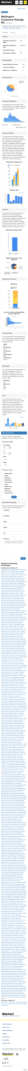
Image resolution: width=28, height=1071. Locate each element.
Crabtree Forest (10, 658)
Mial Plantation (14, 790)
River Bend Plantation (12, 862)
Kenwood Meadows (12, 751)
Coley (2, 650)
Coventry (3, 658)
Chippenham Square (20, 645)
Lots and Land (8, 482)
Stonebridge (11, 903)
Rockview (3, 869)
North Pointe (16, 807)
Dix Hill (7, 669)
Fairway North (4, 689)
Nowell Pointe (8, 814)
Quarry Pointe (23, 850)
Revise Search (21, 8)
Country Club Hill (22, 653)
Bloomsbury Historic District (16, 600)
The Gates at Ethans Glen (7, 925)
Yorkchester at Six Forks (14, 997)
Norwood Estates (5, 812)
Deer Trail (19, 665)
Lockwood (19, 773)
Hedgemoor (11, 727)
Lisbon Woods (9, 771)
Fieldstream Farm (11, 694)
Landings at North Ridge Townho (17, 763)
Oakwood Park (10, 819)
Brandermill (12, 607)
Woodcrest (8, 980)
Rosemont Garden (12, 870)
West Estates (18, 957)
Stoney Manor (4, 906)
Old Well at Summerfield (10, 824)
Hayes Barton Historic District (9, 725)
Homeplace (4, 739)
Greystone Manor (8, 716)
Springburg (7, 892)
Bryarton (15, 621)
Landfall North (5, 763)
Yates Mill (23, 995)
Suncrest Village (11, 913)
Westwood (9, 963)
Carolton (20, 634)
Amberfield (15, 571)
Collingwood (22, 650)
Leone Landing (22, 768)
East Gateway (7, 674)
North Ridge (23, 807)
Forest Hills (18, 696)
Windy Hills (14, 976)
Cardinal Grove (5, 631)
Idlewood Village (22, 744)
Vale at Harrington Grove (11, 942)
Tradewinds (16, 935)
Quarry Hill (16, 850)
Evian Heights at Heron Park (14, 684)
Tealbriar (7, 922)
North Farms (7, 805)
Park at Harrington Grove (14, 831)
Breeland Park (12, 610)
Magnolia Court (13, 780)
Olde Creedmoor (21, 824)
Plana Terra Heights (16, 845)
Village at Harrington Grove (8, 947)
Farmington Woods (6, 692)
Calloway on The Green (7, 624)
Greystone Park (18, 716)
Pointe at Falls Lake (9, 846)
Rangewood (18, 853)
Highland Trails (15, 734)
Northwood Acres (21, 810)
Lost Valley (10, 776)
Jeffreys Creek (16, 745)
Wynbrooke (20, 992)
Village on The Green (10, 951)
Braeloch (6, 607)
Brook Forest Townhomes (14, 617)
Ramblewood (11, 853)
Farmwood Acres (15, 692)
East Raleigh (15, 674)
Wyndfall (3, 993)
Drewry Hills (14, 670)
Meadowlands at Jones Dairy (8, 787)
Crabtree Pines (18, 658)
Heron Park (20, 728)
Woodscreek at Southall (13, 988)
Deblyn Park (13, 665)
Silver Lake (20, 879)
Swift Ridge (6, 918)
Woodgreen (20, 980)
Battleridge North (9, 585)
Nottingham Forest (15, 812)
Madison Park (4, 780)
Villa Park (11, 945)
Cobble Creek (4, 648)
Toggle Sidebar (5, 12)
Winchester (8, 973)
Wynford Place (21, 993)
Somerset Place (11, 884)
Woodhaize (4, 981)
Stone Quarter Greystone (19, 901)
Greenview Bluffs (5, 715)
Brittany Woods (5, 616)
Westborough (4, 959)
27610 (2, 1002)
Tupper (25, 939)
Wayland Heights (10, 954)
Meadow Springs (14, 785)
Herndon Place (13, 728)
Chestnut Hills (11, 645)
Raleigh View (19, 851)
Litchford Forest (17, 771)
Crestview (21, 660)
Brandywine (4, 609)
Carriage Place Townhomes (16, 636)
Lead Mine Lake (5, 768)
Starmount (22, 896)
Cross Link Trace (17, 662)
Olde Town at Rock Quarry (15, 826)
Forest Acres (4, 696)
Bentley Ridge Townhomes (8, 593)
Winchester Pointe (16, 973)
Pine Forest (16, 841)
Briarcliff (24, 610)
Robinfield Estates (5, 867)
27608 (14, 1004)
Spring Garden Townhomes (8, 891)
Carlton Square (5, 633)
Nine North (18, 802)
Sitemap (4, 1033)
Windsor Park (8, 975)
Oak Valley (12, 816)
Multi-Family (8, 480)
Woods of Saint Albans (7, 986)
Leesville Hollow (14, 768)
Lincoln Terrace (11, 769)
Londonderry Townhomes (7, 775)
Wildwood (3, 969)
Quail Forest (11, 848)
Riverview (15, 865)
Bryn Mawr (21, 621)
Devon (2, 669)
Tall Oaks (12, 918)
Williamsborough (11, 969)
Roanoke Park (22, 865)
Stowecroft (11, 906)
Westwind (3, 963)
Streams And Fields (19, 908)
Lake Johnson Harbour (11, 756)
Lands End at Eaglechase (7, 764)
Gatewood (6, 703)
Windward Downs (5, 976)
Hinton (3, 735)
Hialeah (17, 730)
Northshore (4, 810)
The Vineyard (9, 932)
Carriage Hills (4, 636)
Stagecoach (11, 896)
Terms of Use (5, 1027)
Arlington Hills (5, 576)
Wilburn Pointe (18, 968)
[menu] (25, 2)
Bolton (8, 604)
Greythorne (4, 718)
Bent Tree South (19, 592)
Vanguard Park (12, 944)
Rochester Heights (22, 867)
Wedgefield (4, 956)
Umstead (17, 940)
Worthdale (17, 990)
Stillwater (11, 899)
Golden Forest (22, 710)
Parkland (10, 836)
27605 (25, 1002)
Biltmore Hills (4, 597)
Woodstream (4, 990)
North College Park (16, 804)
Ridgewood (4, 862)
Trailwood (3, 937)
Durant (3, 672)
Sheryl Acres (13, 879)
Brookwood (10, 621)
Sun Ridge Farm (13, 911)
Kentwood (3, 751)
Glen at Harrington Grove (19, 704)
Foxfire (23, 699)
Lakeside (3, 759)
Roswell (20, 870)
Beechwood (13, 590)
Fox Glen (3, 699)
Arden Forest (22, 575)
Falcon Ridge (12, 689)
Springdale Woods (11, 894)
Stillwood (3, 901)
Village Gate (4, 949)
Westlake (20, 961)
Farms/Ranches (9, 493)
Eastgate (21, 674)
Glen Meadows (23, 706)
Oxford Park (14, 829)
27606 (17, 1002)
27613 (2, 1004)
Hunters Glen (9, 742)
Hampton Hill (21, 720)
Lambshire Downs (15, 761)
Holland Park (16, 735)
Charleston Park (17, 643)
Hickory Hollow (5, 732)
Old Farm (18, 821)
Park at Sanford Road (13, 833)
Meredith (7, 790)
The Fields (23, 923)
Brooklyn (10, 619)
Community (5, 32)
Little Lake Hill (12, 773)
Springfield (19, 894)
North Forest (14, 805)
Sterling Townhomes (21, 898)
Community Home (6, 26)
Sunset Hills (4, 915)
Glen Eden (4, 706)
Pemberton (19, 838)
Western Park (4, 961)
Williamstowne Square (7, 971)
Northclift (16, 809)
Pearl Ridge (13, 838)
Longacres (17, 775)
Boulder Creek (14, 604)
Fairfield (3, 686)
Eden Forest (10, 677)
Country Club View (6, 655)
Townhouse (8, 478)
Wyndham (14, 993)
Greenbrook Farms (12, 713)
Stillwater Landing (19, 899)
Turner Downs (5, 940)
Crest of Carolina (14, 660)
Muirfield (11, 797)
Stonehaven (4, 904)
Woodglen (14, 980)
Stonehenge (11, 904)
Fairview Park (15, 687)
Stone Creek (9, 901)
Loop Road (4, 776)
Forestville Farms (12, 698)
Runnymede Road (9, 872)
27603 (10, 1004)
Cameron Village (8, 626)
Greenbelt (21, 711)
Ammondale (21, 571)
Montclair (22, 793)
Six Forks (14, 882)
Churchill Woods (5, 646)
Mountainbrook (5, 797)
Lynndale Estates (15, 778)
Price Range (6, 445)
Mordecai (15, 795)
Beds (4, 456)
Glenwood (3, 708)
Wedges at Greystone (12, 956)
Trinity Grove (21, 937)
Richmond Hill (18, 858)
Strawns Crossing (8, 908)
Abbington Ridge (5, 569)
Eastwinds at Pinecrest (7, 675)
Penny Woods (13, 840)
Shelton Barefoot (18, 877)
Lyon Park (22, 778)
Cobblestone (12, 648)
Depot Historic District (21, 667)
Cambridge (16, 624)
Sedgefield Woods (11, 875)
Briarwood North (5, 612)
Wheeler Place (17, 964)
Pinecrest (9, 843)
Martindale (19, 783)
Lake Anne (20, 754)
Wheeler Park (9, 964)
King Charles (20, 751)
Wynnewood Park (10, 995)
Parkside (23, 836)
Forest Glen (11, 696)
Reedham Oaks (15, 855)
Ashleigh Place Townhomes (16, 576)
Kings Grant (11, 752)
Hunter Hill (7, 740)
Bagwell (14, 578)
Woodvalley (11, 990)
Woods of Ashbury (6, 985)
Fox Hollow (9, 699)
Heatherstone (4, 727)
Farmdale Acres (19, 691)
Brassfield (17, 609)
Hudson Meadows (12, 739)
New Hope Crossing (9, 800)
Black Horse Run (12, 598)
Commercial (8, 491)
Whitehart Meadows (18, 966)
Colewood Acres (20, 648)
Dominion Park (13, 669)
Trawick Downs (10, 937)
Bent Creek (12, 592)
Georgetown (13, 703)
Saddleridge (17, 872)
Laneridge (17, 764)
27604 (21, 1002)
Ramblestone (4, 853)
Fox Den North (21, 698)
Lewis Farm (4, 769)
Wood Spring (9, 978)
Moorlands (9, 795)
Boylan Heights (17, 605)
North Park (10, 807)
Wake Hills (18, 951)
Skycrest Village (22, 882)
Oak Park (7, 816)
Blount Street (4, 602)
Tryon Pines (19, 939)
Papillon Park (4, 831)
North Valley (10, 809)
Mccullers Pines (5, 785)
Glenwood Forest (21, 708)
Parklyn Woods (17, 836)
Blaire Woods (20, 598)
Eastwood (15, 675)
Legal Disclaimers (7, 1024)
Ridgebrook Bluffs (8, 860)
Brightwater (11, 614)
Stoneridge (23, 904)
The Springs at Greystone (13, 930)
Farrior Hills (24, 692)
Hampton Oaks (5, 722)
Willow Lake (16, 971)
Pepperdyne (20, 840)
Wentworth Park (11, 957)
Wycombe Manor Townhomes (9, 992)
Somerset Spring (19, 884)
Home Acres (15, 737)
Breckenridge (4, 610)
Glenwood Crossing (12, 708)
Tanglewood (4, 920)
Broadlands (4, 617)
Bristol (16, 614)
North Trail (4, 809)
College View (14, 650)
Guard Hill (10, 720)
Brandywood (11, 609)
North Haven (21, 805)
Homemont (21, 737)
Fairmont (17, 686)
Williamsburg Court (21, 969)
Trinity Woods (12, 939)
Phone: (5, 527)
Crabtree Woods (5, 660)
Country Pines (11, 657)
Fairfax (23, 684)
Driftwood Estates (21, 670)
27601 (14, 1002)
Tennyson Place (19, 922)
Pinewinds (14, 843)
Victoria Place (4, 945)
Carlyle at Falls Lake (14, 633)
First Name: (6, 510)
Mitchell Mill (16, 793)
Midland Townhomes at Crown (14, 792)
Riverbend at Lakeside (7, 863)
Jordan (20, 747)
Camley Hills (16, 626)
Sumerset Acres (10, 910)
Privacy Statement (7, 1030)
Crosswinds (10, 663)
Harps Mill (16, 723)
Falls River (6, 691)
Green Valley (15, 711)
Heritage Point (4, 728)
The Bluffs (9, 923)
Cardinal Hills (12, 631)
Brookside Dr (23, 619)
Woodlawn (10, 981)
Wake (23, 26)
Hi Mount (12, 730)
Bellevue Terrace (20, 590)
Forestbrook (4, 698)
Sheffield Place (10, 877)
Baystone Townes (9, 587)
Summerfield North (20, 910)
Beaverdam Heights (6, 588)
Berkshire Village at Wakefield (18, 595)
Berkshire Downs (5, 595)
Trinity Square (4, 939)
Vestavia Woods (20, 944)
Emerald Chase (21, 679)
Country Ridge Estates (21, 657)
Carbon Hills (22, 629)
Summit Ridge (4, 911)
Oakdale (18, 816)
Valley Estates (21, 942)
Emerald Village (5, 680)
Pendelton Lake (5, 840)
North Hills (4, 807)
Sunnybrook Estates (21, 913)
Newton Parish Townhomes (8, 802)
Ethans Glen (24, 682)
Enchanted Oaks (14, 680)
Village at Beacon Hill (19, 945)
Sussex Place (11, 916)
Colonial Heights (5, 651)
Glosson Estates (14, 710)
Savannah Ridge (19, 874)
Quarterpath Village (6, 851)
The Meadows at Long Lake (13, 927)
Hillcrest (21, 734)
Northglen (21, 809)
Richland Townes (9, 858)
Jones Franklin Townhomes (11, 747)
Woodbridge (16, 978)
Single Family (8, 473)
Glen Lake (16, 706)
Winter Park (20, 976)
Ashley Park (4, 578)
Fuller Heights (9, 701)
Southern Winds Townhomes (11, 889)
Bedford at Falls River (17, 588)
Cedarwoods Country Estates (12, 641)
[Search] (21, 2)
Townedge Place (8, 935)
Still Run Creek (5, 899)
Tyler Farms (12, 940)
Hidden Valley (13, 732)
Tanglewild (17, 918)
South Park (4, 887)
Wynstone (18, 995)
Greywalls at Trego (12, 718)
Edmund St (7, 679)
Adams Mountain (14, 569)
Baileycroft (19, 578)
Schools (13, 32)
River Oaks (21, 862)
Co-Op (6, 484)
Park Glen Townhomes (12, 834)
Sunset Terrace (12, 915)
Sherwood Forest (5, 879)
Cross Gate (10, 662)
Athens (9, 578)
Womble (3, 978)
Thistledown (17, 932)
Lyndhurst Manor (17, 776)
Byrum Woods (18, 622)
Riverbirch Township (18, 863)
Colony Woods (14, 651)
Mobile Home (8, 486)
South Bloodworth (13, 886)
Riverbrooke (4, 865)
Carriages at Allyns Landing (17, 638)
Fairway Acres (23, 687)
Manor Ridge (4, 783)
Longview (23, 775)
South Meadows (22, 886)
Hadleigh (15, 720)
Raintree (13, 851)
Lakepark (20, 757)
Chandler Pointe (9, 643)
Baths (4, 462)
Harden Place (9, 723)
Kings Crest (4, 752)
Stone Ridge (4, 903)
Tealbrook (12, 922)
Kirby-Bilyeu (13, 754)
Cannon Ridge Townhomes (12, 628)
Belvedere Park (5, 592)
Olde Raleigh (4, 826)
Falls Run (12, 691)
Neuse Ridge (9, 799)
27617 (6, 1002)
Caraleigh (7, 629)
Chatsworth (4, 645)
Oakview (21, 817)
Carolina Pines (14, 634)
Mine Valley (10, 793)
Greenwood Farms (15, 715)
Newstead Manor (19, 800)
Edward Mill (13, 679)
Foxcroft (19, 699)
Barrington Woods (6, 581)
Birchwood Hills (12, 597)
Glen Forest (10, 706)
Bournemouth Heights (6, 605)
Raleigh (6, 28)
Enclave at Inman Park (14, 682)
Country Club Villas (16, 655)
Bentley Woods (19, 593)
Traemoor (21, 935)
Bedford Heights (5, 590)
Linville (3, 771)
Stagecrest (17, 896)
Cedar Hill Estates (14, 639)
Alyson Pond (8, 571)
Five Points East (21, 694)
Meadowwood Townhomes (14, 788)
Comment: (6, 539)
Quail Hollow (18, 848)
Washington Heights (12, 952)
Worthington (23, 990)
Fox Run (14, 699)
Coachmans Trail (19, 646)
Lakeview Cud (15, 759)
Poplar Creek (18, 846)
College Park (7, 650)
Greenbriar (4, 713)
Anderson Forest (5, 573)
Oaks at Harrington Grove (7, 817)
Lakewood (22, 759)
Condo (6, 475)
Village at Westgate (20, 947)
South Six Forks (11, 887)
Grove (18, 718)
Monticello (3, 795)
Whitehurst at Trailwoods (7, 968)
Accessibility (5, 1040)
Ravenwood (7, 855)
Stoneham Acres (19, 903)
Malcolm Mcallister (6, 781)
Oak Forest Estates (17, 814)
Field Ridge (4, 694)
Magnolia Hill (20, 780)
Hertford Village (5, 730)
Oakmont (22, 816)
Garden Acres (17, 701)
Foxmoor (3, 701)
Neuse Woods (17, 799)
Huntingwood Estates (6, 744)
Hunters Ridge (17, 742)
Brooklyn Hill (16, 619)
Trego (16, 937)
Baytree (16, 587)
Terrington (3, 923)
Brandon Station (20, 607)
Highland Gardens (6, 734)
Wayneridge (18, 954)
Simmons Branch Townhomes (9, 881)
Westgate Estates (12, 961)
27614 (6, 1005)
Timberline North (18, 934)
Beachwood (21, 587)
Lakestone (8, 759)
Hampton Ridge (13, 722)
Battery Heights (17, 583)
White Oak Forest (8, 966)
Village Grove (18, 949)
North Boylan (7, 804)
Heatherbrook (20, 725)
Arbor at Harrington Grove (12, 575)
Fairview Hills (7, 687)
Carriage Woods (5, 638)
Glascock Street (9, 704)
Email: (5, 521)
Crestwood (4, 662)
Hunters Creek (14, 740)
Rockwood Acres (10, 869)
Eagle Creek (18, 672)
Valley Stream (4, 944)
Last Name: (6, 516)
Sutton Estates (18, 916)
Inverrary (9, 745)
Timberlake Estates (9, 934)
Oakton (17, 817)
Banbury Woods (15, 580)
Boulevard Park (22, 604)
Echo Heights (22, 675)
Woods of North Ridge (17, 985)
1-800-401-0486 (15, 1016)
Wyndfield (8, 993)
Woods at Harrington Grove (18, 983)
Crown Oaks (17, 663)
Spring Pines (19, 891)
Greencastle (20, 713)
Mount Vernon (21, 795)
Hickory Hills (22, 730)
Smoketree (4, 884)
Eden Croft (4, 677)
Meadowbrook (22, 785)
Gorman (3, 711)
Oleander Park (12, 828)
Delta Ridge (12, 667)
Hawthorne (22, 723)
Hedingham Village (19, 727)
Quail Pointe (9, 850)
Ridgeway (21, 860)
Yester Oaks (4, 997)
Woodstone (23, 988)
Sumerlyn (3, 910)
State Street (4, 898)
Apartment (7, 488)
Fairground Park (10, 686)
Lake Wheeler (9, 757)
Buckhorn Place (5, 622)
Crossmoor (4, 663)
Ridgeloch (16, 860)
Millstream (3, 793)
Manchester (24, 781)
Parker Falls (4, 836)
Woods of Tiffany (17, 986)
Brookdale (24, 617)
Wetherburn (15, 963)
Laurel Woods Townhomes (18, 766)
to (3, 451)
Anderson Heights (15, 573)
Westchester (21, 959)
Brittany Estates (23, 614)
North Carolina (17, 26)
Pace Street (21, 829)
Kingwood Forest (5, 754)
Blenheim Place (5, 600)
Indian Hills (4, 745)
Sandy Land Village (10, 874)
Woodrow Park (17, 981)
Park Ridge (21, 834)
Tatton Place (11, 920)
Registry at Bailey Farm (14, 857)
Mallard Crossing (15, 781)
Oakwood (3, 819)
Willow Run (23, 971)
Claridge (12, 646)
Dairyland (6, 665)
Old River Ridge (17, 822)
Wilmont (3, 973)
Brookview (3, 621)
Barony (22, 580)
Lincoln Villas (19, 769)
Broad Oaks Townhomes (15, 616)
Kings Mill (16, 752)
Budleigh (12, 622)
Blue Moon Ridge (12, 602)
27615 (6, 1004)
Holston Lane (7, 737)
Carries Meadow (5, 639)
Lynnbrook (7, 778)
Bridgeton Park (14, 612)
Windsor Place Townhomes (19, 975)
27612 (2, 1005)
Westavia (24, 957)
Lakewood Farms (5, 761)
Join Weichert (6, 1037)
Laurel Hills (8, 766)
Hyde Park (15, 744)
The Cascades (16, 923)
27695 (10, 1002)
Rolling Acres (19, 869)
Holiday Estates (9, 735)
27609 (25, 1004)
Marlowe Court (12, 783)
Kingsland (22, 752)
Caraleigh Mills (15, 629)
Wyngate (3, 995)
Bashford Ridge (8, 583)
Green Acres (9, 711)
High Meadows (21, 732)
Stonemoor (17, 904)
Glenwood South (5, 710)
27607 (21, 1004)
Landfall (22, 761)
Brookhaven (4, 619)
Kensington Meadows (17, 749)
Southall (18, 887)
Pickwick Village (9, 841)
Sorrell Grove (4, 886)
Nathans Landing (18, 797)
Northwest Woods (12, 810)
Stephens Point (11, 898)
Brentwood (19, 610)
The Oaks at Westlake (15, 928)
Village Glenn (11, 949)
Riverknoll (10, 865)
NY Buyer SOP (6, 1043)
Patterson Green (5, 838)
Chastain (24, 643)
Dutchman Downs (9, 672)
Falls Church (19, 689)
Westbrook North (13, 959)
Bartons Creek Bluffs (16, 581)
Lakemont (15, 757)
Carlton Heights (21, 631)
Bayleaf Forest (18, 585)
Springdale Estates (16, 892)
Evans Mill (3, 684)
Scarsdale (3, 875)
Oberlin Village (11, 821)
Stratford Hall (18, 906)
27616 (17, 1004)
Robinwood (14, 867)
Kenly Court (8, 749)
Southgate (22, 889)
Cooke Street (14, 653)
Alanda (21, 569)
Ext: (4, 533)
